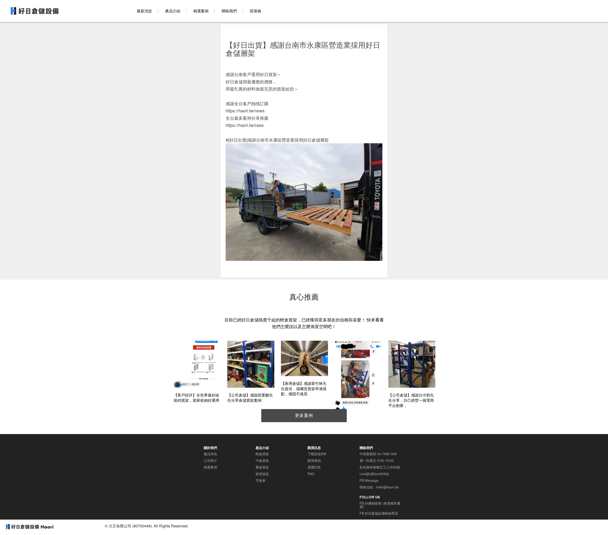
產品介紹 (172, 11)
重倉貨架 (262, 467)
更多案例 (304, 415)
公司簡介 (210, 460)
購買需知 (314, 460)
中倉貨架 (262, 460)
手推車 (261, 480)
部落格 (255, 11)
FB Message (369, 480)
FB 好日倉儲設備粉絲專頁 (379, 513)
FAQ (311, 473)
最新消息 (144, 11)
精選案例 (201, 11)
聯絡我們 (229, 11)
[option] (197, 372)
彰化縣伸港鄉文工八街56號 (380, 467)
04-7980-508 (387, 453)
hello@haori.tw (387, 487)
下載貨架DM (317, 453)
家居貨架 (262, 473)
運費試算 (314, 467)
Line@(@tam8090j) (374, 473)
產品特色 (210, 453)
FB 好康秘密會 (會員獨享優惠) (380, 505)
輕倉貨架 (262, 453)
